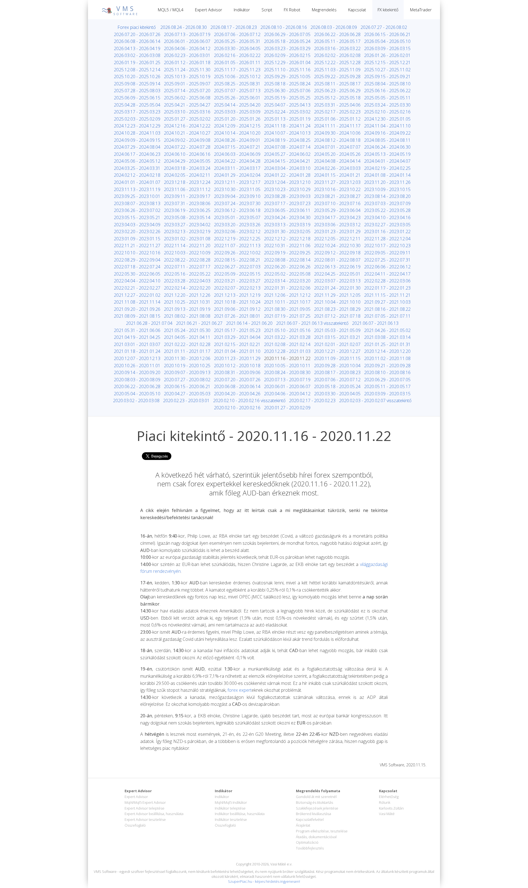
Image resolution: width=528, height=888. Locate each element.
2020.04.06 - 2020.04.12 (287, 394)
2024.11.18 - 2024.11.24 (287, 126)
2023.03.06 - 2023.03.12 (337, 225)
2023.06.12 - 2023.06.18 (237, 210)
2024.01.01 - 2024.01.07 (137, 182)
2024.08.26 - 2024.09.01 (237, 140)
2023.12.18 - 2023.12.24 (187, 182)
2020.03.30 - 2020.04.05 (337, 394)
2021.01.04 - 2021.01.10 (237, 351)
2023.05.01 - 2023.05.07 (237, 217)
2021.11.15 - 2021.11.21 (387, 295)
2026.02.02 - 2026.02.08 (337, 55)
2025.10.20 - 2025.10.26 (137, 76)
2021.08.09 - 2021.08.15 (137, 316)
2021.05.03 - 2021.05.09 (337, 330)
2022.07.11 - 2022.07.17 (187, 267)
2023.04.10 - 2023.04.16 (387, 217)
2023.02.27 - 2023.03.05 (387, 225)
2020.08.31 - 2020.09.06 (237, 372)
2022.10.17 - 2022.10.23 (387, 246)
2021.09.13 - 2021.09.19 (187, 309)
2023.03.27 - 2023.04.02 (187, 225)
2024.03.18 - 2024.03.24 (187, 168)
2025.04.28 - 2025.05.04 (137, 105)
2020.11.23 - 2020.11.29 (237, 358)
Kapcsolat (357, 9)
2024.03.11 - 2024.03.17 (237, 168)
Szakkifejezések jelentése (317, 808)
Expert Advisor (208, 9)
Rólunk (384, 802)
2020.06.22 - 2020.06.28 (137, 386)
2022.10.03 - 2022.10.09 (187, 253)
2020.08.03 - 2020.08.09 (137, 380)
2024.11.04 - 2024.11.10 (387, 126)
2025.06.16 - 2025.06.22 (387, 91)
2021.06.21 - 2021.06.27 (199, 323)
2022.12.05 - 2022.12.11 (337, 239)
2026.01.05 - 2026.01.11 (237, 62)
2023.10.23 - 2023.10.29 (287, 189)
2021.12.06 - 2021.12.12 (287, 295)
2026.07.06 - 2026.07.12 (237, 34)
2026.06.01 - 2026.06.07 (187, 41)
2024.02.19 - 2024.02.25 (387, 168)
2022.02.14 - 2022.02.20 (187, 288)
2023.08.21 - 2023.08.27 (337, 196)
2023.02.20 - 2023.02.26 (137, 231)
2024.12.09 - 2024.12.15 (237, 126)
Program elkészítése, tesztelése (322, 831)
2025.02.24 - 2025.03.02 (287, 112)
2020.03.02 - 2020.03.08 (136, 400)
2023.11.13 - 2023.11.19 (137, 189)
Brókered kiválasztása (313, 813)
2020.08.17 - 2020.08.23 (337, 372)
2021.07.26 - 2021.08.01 (237, 316)
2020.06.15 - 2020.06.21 (187, 386)
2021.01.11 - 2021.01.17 (187, 351)
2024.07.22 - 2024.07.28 (187, 147)
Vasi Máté (387, 813)
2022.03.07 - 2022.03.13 (337, 281)
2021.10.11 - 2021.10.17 (287, 302)
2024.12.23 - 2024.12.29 (137, 126)
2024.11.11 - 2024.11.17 (337, 126)
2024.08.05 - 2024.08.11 (387, 140)
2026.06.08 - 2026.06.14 (137, 41)
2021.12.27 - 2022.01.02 (137, 295)
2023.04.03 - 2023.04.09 (137, 225)
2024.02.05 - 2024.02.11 (187, 175)
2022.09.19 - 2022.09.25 (287, 253)
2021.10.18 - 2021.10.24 (237, 302)
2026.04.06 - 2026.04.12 (187, 48)
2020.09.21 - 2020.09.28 (387, 366)
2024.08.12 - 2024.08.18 (337, 140)
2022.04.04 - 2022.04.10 (137, 281)
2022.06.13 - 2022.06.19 (337, 267)
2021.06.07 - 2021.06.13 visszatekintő (312, 323)
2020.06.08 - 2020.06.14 (237, 386)
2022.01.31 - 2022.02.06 (287, 288)
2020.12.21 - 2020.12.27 (337, 351)
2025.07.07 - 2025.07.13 (237, 91)
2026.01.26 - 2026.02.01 (387, 55)
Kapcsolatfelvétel (310, 819)
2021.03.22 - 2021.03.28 (287, 337)
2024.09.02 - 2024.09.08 (187, 140)
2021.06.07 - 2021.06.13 (375, 323)
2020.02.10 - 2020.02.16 (237, 408)
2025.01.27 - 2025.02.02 (187, 119)
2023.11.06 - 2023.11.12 (187, 189)
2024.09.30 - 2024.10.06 (337, 133)
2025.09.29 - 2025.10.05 (287, 76)
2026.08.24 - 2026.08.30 (183, 27)
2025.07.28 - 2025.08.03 (137, 91)
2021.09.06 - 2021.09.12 (237, 309)
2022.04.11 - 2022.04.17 (387, 274)
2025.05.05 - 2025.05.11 (387, 98)
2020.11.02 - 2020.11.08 (387, 358)
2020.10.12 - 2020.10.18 (237, 366)
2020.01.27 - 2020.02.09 (287, 408)
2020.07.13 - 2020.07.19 (287, 380)
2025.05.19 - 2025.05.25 (287, 98)
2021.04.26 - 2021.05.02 (387, 330)
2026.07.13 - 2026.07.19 (187, 34)
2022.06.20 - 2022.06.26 (287, 267)
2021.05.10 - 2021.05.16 (287, 330)
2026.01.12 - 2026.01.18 (187, 62)
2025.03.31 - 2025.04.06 (337, 105)
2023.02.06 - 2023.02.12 (237, 231)
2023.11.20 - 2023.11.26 (387, 182)
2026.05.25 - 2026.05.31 (237, 41)
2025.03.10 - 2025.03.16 (187, 112)
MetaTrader (421, 9)
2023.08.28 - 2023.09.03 (287, 196)
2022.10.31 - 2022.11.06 (287, 246)
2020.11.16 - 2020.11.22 (287, 358)
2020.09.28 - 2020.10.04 (337, 366)
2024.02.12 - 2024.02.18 (137, 175)
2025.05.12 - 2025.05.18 (337, 98)
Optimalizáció (307, 842)
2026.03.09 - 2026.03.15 (387, 48)
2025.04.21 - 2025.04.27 (187, 105)
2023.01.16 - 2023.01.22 (387, 231)
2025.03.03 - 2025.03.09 (237, 112)
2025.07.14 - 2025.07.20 (187, 91)
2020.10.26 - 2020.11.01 (137, 366)
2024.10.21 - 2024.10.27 (187, 133)
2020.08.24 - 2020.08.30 (287, 372)
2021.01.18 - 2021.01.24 (137, 351)
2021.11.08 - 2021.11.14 (137, 302)
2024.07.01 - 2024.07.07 (337, 147)
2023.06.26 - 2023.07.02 (137, 210)
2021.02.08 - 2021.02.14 (287, 344)
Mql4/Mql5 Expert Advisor (145, 802)
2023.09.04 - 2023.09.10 (237, 196)
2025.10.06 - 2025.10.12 (237, 76)
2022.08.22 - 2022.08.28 (187, 260)
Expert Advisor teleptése (144, 808)
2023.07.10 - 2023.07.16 (337, 203)
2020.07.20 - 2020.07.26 (237, 380)
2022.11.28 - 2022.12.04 (387, 239)
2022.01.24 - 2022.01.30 (337, 288)
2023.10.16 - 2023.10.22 (337, 189)
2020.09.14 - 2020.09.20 (137, 372)
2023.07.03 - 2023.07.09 (387, 203)
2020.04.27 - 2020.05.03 (187, 394)
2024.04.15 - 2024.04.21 (287, 161)
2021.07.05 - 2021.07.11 (387, 316)
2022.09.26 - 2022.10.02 (237, 253)
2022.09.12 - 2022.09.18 (337, 253)
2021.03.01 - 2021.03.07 (137, 344)
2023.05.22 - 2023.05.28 (387, 210)
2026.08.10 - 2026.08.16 (283, 27)
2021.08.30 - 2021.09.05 (287, 309)
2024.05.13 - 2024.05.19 (387, 154)
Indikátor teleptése (230, 808)
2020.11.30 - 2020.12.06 (187, 358)
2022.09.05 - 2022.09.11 (387, 253)
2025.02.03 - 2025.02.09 (137, 119)
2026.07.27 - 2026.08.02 (384, 27)
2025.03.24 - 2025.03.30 (387, 105)
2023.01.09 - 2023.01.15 (137, 239)
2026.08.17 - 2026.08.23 (233, 27)
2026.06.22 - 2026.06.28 (337, 34)
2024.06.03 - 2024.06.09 (237, 154)
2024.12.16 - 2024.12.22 (187, 126)
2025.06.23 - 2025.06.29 (337, 91)
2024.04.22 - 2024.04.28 (237, 161)
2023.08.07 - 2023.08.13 (137, 203)
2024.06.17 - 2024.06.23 (137, 154)
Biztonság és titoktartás (314, 802)
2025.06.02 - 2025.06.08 (187, 98)
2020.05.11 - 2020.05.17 (387, 386)
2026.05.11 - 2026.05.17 (337, 41)
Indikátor (242, 9)
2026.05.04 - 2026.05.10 (387, 41)
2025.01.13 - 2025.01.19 (287, 119)
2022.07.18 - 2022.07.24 (137, 267)
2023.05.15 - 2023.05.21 (137, 217)
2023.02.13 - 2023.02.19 (187, 231)
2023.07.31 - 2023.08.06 (187, 203)
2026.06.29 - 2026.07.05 (287, 34)
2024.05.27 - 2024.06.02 (287, 154)
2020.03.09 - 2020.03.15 (387, 394)
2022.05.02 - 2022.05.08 (287, 274)
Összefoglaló (135, 825)
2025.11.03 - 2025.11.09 (337, 70)
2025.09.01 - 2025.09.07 (187, 84)
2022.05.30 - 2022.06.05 (137, 274)
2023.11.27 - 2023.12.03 (337, 182)
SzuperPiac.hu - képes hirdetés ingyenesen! (264, 881)
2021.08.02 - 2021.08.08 (187, 316)
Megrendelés (324, 9)
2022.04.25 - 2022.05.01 (337, 274)
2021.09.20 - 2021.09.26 (137, 309)
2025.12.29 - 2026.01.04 (287, 62)
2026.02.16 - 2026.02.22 (237, 55)
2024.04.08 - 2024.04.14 (337, 161)
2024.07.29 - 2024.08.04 (137, 147)
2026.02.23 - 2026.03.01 (187, 55)
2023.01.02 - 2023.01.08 (187, 239)
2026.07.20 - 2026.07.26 (137, 34)
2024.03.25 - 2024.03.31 (137, 168)
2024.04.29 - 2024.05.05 (187, 161)
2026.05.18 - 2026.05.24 (287, 41)
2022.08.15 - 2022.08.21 (237, 260)
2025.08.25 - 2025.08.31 (237, 84)
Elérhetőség (388, 796)
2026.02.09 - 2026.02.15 (287, 55)
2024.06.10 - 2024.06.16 (187, 154)
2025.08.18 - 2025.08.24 (287, 84)
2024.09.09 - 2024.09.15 (137, 140)
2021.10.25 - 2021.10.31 (187, 302)
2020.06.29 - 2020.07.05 (387, 380)
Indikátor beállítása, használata (240, 813)
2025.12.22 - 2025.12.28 (337, 62)
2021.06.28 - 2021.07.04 (149, 323)
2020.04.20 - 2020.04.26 (237, 394)
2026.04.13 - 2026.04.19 (137, 48)
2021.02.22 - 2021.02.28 (187, 344)
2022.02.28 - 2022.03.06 (387, 281)
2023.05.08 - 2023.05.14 (187, 217)
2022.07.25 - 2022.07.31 (387, 260)
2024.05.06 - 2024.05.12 (137, 161)
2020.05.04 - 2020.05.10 (137, 394)
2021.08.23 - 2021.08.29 (337, 309)
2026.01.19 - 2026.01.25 (137, 62)
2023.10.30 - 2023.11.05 (237, 189)
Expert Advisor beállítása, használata (154, 813)
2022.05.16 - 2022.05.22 (187, 274)
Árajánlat (303, 825)
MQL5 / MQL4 (170, 9)
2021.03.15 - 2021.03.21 (337, 337)
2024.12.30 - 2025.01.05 (387, 119)
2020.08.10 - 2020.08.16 (387, 372)
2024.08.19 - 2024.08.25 (287, 140)
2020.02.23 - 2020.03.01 (186, 400)
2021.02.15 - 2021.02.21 (237, 344)
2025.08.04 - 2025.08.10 (387, 84)
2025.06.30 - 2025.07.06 (287, 91)
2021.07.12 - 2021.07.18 (337, 316)
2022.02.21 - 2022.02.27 (137, 288)
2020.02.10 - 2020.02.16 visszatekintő (249, 400)
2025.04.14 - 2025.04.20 (237, 105)
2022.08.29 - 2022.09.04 (137, 260)
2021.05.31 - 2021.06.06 (137, 330)
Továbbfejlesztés (310, 848)
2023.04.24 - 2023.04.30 (287, 217)
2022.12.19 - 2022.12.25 (237, 239)
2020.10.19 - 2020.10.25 (187, 366)
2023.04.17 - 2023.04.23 (337, 217)
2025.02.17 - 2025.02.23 (337, 112)
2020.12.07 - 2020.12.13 (137, 358)
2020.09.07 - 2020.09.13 (187, 372)
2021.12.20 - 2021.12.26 (187, 295)
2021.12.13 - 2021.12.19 (237, 295)
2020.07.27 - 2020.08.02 (187, 380)
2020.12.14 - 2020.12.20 (387, 351)
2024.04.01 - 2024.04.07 (387, 161)
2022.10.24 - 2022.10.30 (337, 246)
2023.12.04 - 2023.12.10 (287, 182)
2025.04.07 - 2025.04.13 (287, 105)
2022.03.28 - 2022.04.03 (187, 281)
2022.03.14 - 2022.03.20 (287, 281)
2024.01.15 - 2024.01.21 (337, 175)
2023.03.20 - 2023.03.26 (237, 225)
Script (267, 9)
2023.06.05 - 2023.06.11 (287, 210)
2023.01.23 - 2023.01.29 (337, 231)
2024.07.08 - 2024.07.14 (287, 147)
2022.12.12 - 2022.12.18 (287, 239)
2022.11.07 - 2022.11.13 (237, 246)
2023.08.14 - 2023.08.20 (387, 196)
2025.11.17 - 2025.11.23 (237, 70)
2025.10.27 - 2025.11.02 (387, 70)
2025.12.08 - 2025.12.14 (137, 70)
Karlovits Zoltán (391, 808)
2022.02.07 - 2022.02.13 (237, 288)
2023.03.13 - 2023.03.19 (287, 225)
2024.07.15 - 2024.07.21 (237, 147)
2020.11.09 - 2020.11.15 (337, 358)
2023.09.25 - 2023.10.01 (137, 196)
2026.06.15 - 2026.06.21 (387, 34)
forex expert (239, 690)
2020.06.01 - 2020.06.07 (287, 386)
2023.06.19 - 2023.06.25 (187, 210)
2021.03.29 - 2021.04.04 (237, 337)
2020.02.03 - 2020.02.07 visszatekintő (375, 400)
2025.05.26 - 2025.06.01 (237, 98)
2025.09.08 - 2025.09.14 (137, 84)
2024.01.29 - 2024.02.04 (237, 175)
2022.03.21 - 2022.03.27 (237, 281)
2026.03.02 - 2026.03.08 (137, 55)
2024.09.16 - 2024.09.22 (387, 133)
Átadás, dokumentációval (316, 836)
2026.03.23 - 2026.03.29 (287, 48)
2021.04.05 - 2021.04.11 (187, 337)
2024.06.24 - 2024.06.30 (387, 147)
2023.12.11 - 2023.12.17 (237, 182)
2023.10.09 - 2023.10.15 (387, 189)
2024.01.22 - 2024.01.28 (287, 175)
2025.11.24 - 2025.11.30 (187, 70)
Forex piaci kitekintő (136, 27)
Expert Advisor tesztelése (145, 819)
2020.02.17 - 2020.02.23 (312, 400)
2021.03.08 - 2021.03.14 (387, 337)
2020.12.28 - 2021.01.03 (287, 351)
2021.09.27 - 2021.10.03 (387, 302)
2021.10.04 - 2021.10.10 (337, 302)
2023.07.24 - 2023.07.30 (237, 203)
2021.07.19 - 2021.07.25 (287, 316)
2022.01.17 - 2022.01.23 (387, 288)
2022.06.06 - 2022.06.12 (387, 267)
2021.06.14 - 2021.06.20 (249, 323)
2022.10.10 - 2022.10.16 (137, 253)
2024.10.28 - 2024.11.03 (137, 133)
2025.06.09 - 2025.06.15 (137, 98)
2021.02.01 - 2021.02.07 (337, 344)
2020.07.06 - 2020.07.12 (337, 380)
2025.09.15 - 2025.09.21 (387, 76)
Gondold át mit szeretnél (316, 796)
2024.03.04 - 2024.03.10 (287, 168)
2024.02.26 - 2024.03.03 (337, 168)
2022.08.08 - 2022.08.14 (287, 260)
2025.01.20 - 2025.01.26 (237, 119)
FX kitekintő (388, 9)
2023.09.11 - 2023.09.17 (187, 196)
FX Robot (292, 9)
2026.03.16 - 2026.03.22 (337, 48)
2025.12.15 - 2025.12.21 (387, 62)
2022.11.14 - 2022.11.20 (187, 246)
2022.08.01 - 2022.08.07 (337, 260)
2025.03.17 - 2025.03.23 (137, 112)
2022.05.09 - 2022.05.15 (237, 274)
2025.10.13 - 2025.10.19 (187, 76)
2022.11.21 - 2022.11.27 (137, 246)
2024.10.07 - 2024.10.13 (287, 133)
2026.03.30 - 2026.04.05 (237, 48)
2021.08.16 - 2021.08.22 (387, 309)
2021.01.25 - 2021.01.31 (387, 344)
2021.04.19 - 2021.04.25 (137, 337)
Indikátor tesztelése (231, 819)
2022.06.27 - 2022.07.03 (237, 267)
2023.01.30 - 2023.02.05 (287, 231)
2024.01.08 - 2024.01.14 (387, 175)
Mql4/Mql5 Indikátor (231, 802)
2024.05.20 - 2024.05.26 (337, 154)
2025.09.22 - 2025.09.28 (337, 76)
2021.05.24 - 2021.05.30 (187, 330)
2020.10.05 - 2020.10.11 (287, 366)
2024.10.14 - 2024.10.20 (237, 133)
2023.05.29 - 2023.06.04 (337, 210)
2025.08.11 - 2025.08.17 (337, 84)
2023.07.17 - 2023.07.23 (287, 203)
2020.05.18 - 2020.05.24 (337, 386)
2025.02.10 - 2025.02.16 (387, 112)
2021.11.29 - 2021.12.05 (337, 295)
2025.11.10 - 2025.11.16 (287, 70)
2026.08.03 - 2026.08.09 (333, 27)
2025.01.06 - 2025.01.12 (337, 119)
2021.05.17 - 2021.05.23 (237, 330)
